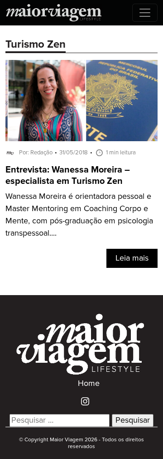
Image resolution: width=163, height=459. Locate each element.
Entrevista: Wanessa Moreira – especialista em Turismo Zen (67, 175)
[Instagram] (82, 401)
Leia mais (132, 258)
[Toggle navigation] (145, 13)
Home (89, 384)
